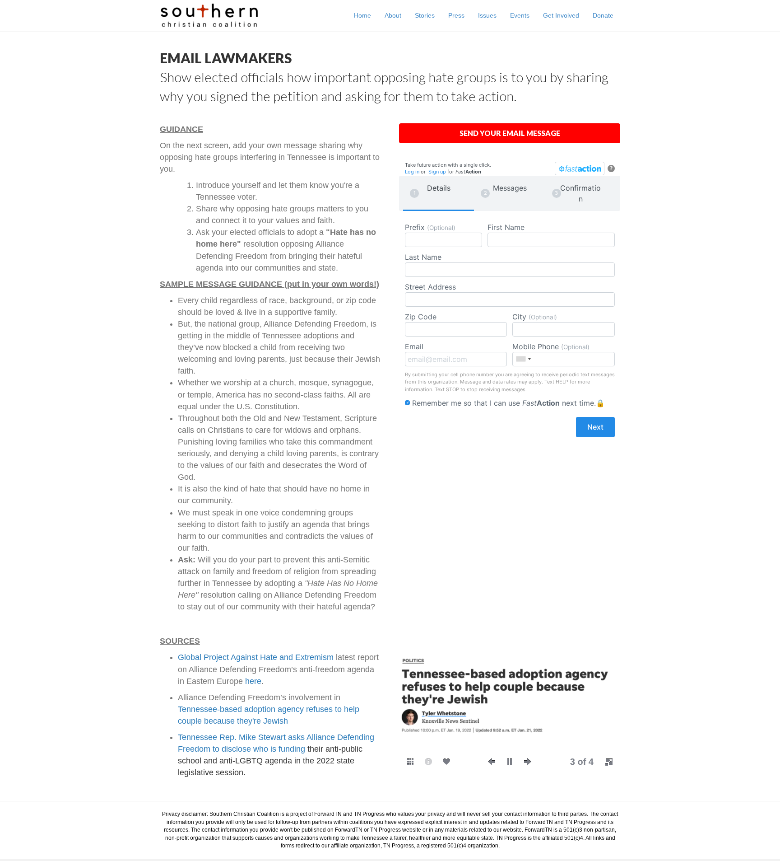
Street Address (430, 286)
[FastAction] (579, 168)
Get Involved (561, 15)
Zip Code (420, 316)
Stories (425, 15)
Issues (487, 15)
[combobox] (523, 359)
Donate (603, 15)
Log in (412, 171)
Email (414, 346)
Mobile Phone (551, 346)
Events (519, 15)
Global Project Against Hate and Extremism (256, 657)
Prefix (430, 227)
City (534, 316)
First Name (506, 227)
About (393, 15)
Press (456, 15)
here (253, 681)
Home (362, 15)
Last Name (423, 257)
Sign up (437, 171)
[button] (492, 762)
